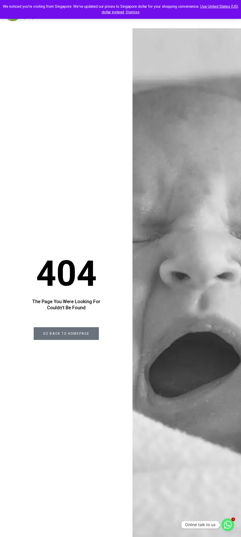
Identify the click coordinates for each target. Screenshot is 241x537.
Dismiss (133, 12)
